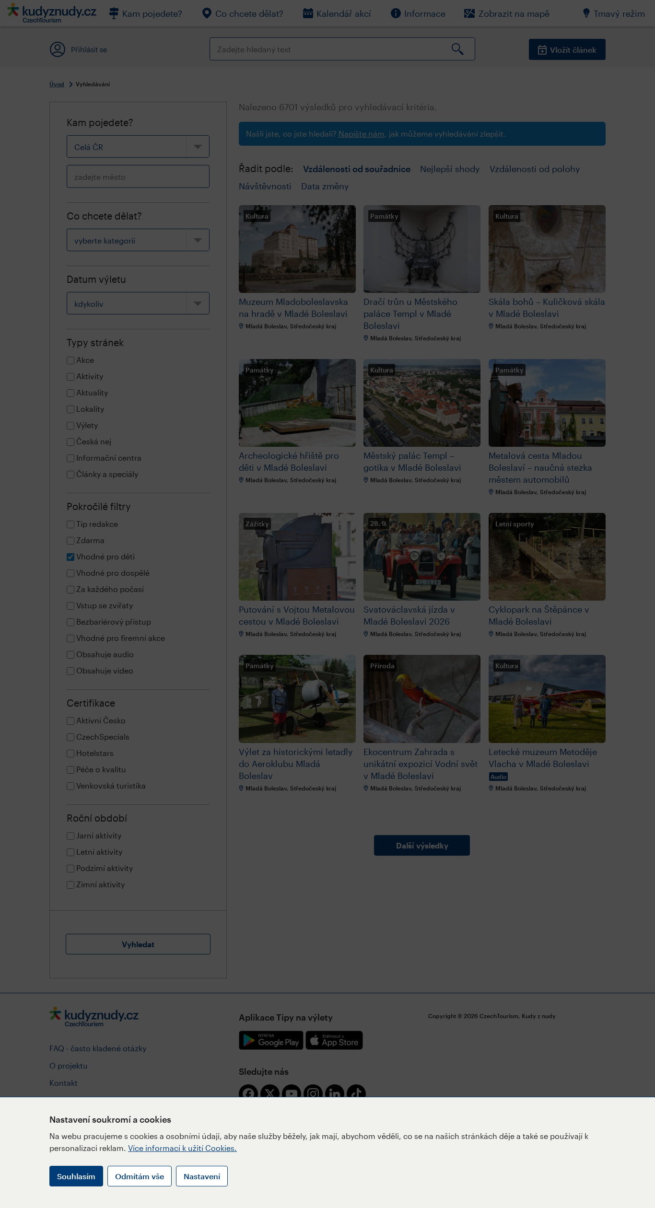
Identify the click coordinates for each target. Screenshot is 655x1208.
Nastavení (202, 1176)
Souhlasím (76, 1176)
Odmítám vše (139, 1176)
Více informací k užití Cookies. (182, 1147)
